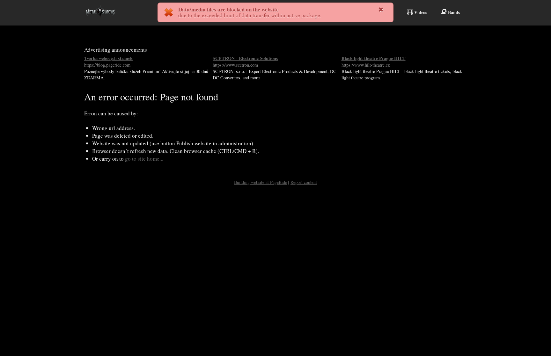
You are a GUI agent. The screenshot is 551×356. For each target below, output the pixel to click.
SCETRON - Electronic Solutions (245, 61)
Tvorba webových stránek (108, 61)
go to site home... (144, 158)
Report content (303, 182)
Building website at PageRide (260, 182)
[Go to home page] (100, 20)
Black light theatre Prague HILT (374, 61)
